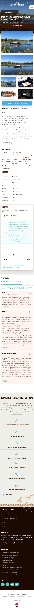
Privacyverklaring (21, 596)
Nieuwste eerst (28, 287)
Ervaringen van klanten (8, 562)
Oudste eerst (4, 288)
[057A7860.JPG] (25, 82)
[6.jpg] (17, 65)
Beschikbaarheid (17, 26)
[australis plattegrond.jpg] (8, 94)
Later (29, 247)
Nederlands (21, 288)
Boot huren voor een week (9, 572)
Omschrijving (5, 108)
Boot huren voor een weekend (10, 575)
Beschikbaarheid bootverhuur (10, 555)
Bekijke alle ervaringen (16, 22)
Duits (26, 288)
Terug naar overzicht (11, 12)
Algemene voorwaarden (9, 596)
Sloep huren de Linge (8, 557)
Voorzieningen (15, 108)
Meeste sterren (10, 287)
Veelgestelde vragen (7, 560)
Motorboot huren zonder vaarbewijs (12, 567)
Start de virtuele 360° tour (15, 103)
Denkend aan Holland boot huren (11, 570)
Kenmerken (25, 108)
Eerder (5, 247)
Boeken (3, 112)
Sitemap (29, 596)
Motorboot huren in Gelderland (10, 552)
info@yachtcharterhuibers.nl (9, 526)
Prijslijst (4, 565)
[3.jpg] (8, 82)
